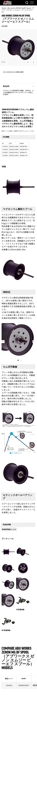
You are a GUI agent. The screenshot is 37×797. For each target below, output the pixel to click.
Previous (3, 341)
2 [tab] (21, 360)
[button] (28, 62)
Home (4, 8)
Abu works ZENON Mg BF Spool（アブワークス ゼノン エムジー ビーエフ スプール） (18, 10)
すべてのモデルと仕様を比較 (13, 72)
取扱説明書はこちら (9, 529)
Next (33, 341)
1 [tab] (18, 360)
